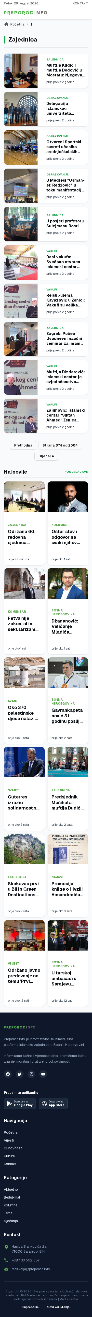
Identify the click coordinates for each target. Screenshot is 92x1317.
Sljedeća (46, 456)
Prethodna (23, 445)
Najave (58, 877)
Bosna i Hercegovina (63, 612)
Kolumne (59, 525)
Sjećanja (11, 1221)
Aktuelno (11, 1189)
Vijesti (14, 964)
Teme (8, 1213)
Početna (17, 24)
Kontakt (80, 3)
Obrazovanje (57, 98)
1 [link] (31, 24)
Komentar (17, 612)
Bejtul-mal (12, 1197)
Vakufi (51, 251)
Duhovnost (13, 1148)
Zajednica (55, 59)
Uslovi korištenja (57, 1307)
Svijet (13, 701)
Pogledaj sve (76, 472)
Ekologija (17, 877)
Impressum (30, 1307)
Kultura (9, 1156)
